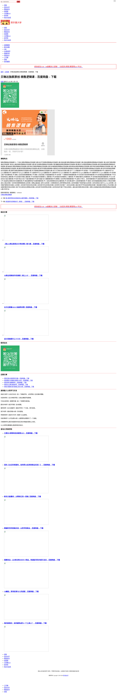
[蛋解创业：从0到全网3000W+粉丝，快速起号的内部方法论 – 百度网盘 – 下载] (26, 587)
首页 (2, 72)
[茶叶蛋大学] (12, 24)
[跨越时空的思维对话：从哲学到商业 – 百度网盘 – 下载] (26, 556)
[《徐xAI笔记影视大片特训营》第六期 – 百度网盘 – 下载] (26, 240)
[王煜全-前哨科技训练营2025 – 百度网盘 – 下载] (26, 461)
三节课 (6, 57)
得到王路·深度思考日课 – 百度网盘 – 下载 (16, 378)
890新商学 (7, 51)
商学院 (6, 15)
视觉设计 (7, 55)
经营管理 (7, 45)
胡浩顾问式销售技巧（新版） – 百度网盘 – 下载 (19, 201)
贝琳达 (3, 194)
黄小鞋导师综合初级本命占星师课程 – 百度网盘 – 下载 (21, 198)
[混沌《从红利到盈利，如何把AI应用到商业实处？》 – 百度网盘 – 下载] (26, 492)
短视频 (6, 11)
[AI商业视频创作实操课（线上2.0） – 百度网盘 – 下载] (26, 272)
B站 (5, 49)
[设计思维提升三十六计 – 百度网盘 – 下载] (26, 335)
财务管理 (7, 61)
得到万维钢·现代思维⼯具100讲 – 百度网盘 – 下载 (19, 386)
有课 (2, 81)
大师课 (7, 13)
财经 (5, 59)
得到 (5, 5)
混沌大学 (7, 7)
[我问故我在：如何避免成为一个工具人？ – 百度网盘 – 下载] (26, 651)
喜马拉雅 (7, 47)
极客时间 (7, 53)
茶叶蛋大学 (65, 675)
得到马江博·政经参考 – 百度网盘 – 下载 (16, 384)
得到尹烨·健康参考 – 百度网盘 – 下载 (15, 382)
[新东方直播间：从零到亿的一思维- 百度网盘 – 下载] (26, 524)
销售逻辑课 (8, 194)
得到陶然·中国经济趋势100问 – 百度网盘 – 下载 (18, 380)
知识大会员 (7, 17)
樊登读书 (7, 9)
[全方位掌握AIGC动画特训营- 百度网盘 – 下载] (26, 303)
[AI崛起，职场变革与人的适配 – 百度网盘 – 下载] (26, 619)
